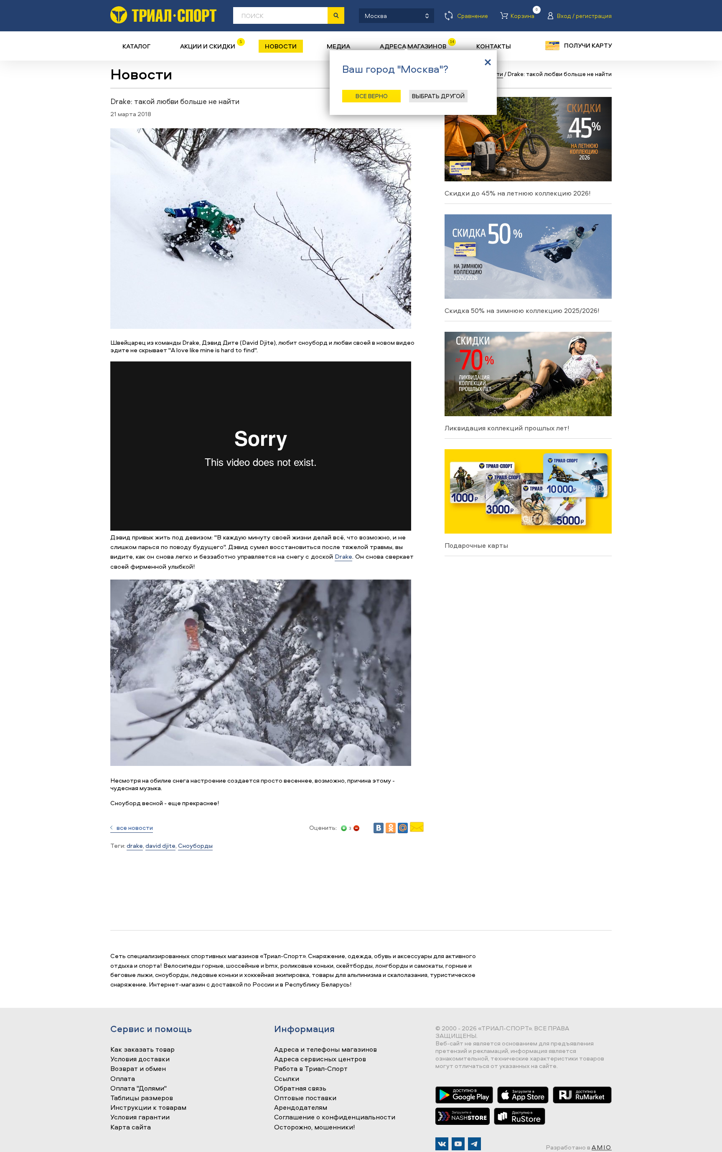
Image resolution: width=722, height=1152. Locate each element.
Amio (602, 1147)
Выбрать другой (438, 96)
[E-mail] (417, 829)
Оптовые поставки (305, 1098)
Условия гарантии (140, 1117)
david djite (160, 845)
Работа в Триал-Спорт (311, 1069)
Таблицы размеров (141, 1098)
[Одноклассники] (391, 828)
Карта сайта (130, 1127)
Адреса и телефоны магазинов (325, 1049)
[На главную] (163, 14)
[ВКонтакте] (379, 828)
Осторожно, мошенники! (314, 1127)
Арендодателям (300, 1108)
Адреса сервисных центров (320, 1059)
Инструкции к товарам (148, 1108)
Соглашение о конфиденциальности (334, 1117)
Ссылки (286, 1079)
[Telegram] (474, 1143)
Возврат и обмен (138, 1069)
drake (135, 845)
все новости (135, 827)
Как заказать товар (142, 1049)
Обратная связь (300, 1088)
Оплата (122, 1079)
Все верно (372, 96)
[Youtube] (458, 1143)
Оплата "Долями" (138, 1088)
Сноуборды (195, 845)
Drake (343, 556)
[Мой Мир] (403, 828)
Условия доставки (140, 1059)
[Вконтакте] (441, 1143)
